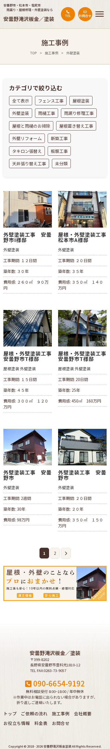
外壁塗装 (20, 113)
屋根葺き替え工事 (76, 126)
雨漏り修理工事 (79, 113)
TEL (68, 15)
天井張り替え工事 (29, 163)
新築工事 (59, 138)
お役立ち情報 (16, 723)
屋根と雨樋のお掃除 (31, 126)
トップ (10, 713)
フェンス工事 (50, 101)
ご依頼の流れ (34, 713)
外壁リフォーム (27, 138)
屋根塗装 (80, 101)
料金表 (41, 723)
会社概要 (83, 713)
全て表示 (20, 101)
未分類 (61, 163)
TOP (33, 52)
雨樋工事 (46, 113)
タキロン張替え (27, 151)
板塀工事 (59, 151)
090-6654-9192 (58, 683)
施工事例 (51, 52)
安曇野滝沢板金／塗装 (28, 18)
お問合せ (61, 723)
